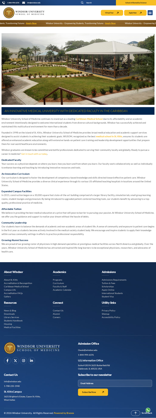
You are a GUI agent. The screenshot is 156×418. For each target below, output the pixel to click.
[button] (95, 2)
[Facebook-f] (7, 360)
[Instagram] (23, 360)
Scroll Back (147, 413)
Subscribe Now (89, 392)
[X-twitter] (15, 360)
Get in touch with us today (34, 153)
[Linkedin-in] (31, 360)
